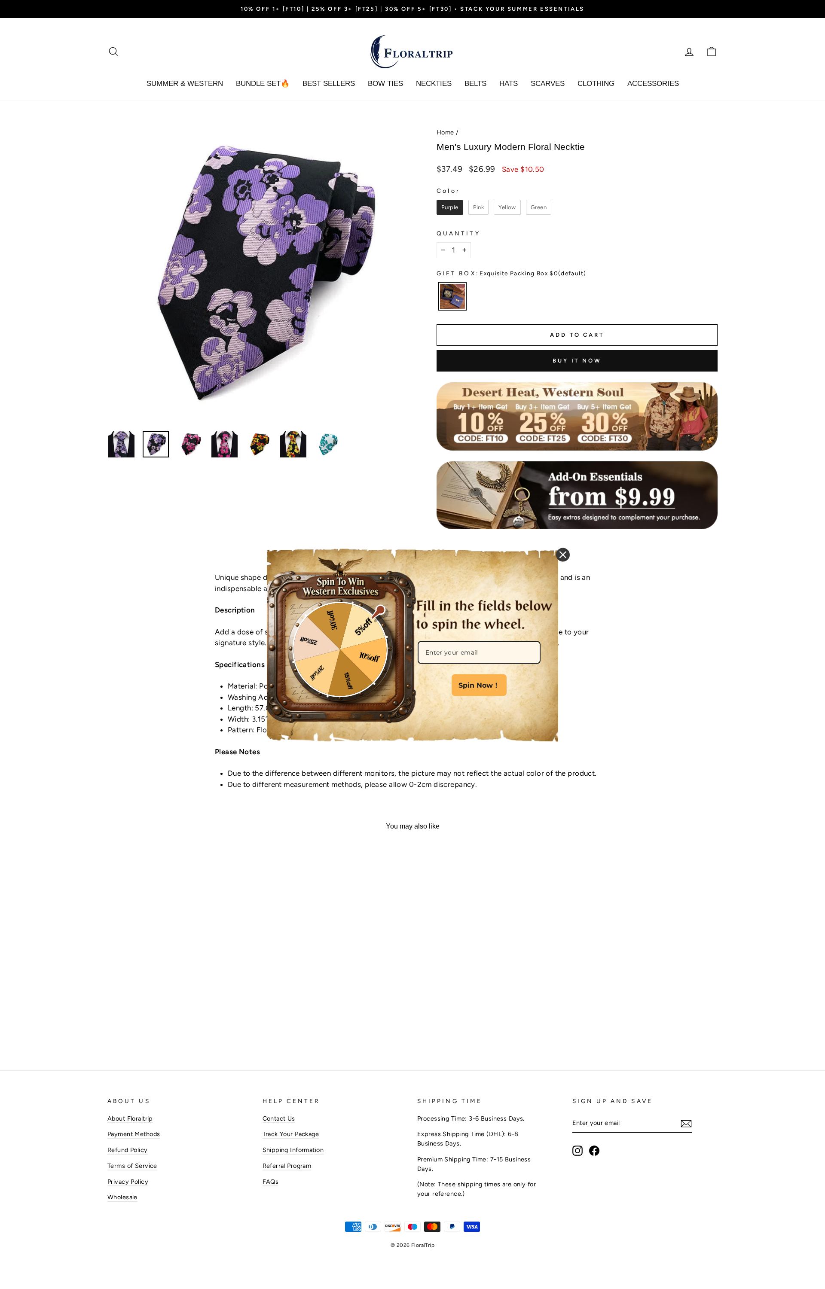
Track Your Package (291, 1134)
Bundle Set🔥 (263, 83)
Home (445, 132)
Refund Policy (127, 1150)
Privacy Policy (127, 1181)
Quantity (458, 233)
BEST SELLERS (328, 83)
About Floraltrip (130, 1118)
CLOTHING (596, 83)
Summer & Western (185, 83)
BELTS (475, 83)
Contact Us (279, 1118)
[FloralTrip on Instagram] (577, 1151)
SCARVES (548, 83)
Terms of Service (132, 1166)
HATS (508, 83)
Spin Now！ (479, 685)
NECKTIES (434, 83)
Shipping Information (293, 1150)
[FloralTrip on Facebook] (594, 1151)
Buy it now (577, 360)
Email (426, 632)
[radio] (450, 207)
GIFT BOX (511, 273)
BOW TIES (385, 83)
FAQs (271, 1181)
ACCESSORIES (653, 83)
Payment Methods (133, 1134)
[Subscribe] (686, 1123)
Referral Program (287, 1166)
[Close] (563, 554)
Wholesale (122, 1197)
